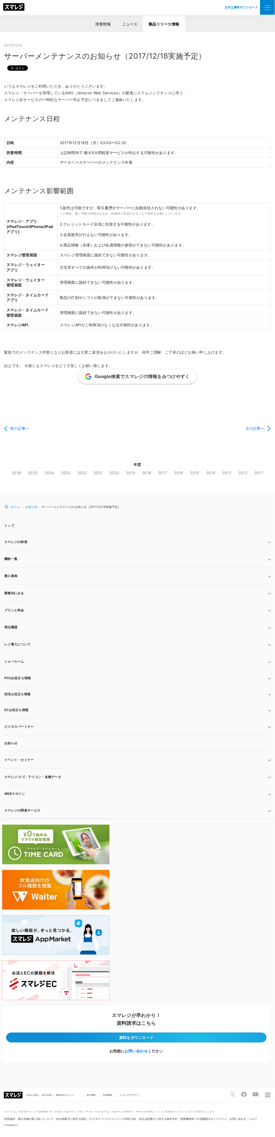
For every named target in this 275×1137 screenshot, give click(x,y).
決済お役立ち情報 (17, 694)
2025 (33, 472)
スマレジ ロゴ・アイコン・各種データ (32, 777)
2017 (162, 472)
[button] (137, 794)
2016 (178, 472)
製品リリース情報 (164, 24)
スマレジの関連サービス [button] (22, 810)
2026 (16, 472)
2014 (210, 472)
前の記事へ (19, 428)
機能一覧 (10, 559)
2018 (146, 472)
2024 (49, 472)
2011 (258, 472)
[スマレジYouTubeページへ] (255, 1094)
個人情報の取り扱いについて (36, 1118)
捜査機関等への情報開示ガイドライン (203, 1118)
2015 (194, 472)
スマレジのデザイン (129, 1095)
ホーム (15, 506)
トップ (9, 525)
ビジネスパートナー (19, 726)
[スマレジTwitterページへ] (232, 1094)
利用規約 (9, 1118)
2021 (98, 472)
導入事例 (10, 576)
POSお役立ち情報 (17, 678)
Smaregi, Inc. (12, 1125)
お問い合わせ (136, 1051)
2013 (227, 472)
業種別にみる (14, 593)
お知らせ (31, 507)
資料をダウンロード (136, 1037)
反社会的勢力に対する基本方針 (158, 1118)
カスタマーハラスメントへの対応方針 (112, 1118)
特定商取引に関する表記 (71, 1118)
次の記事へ (255, 428)
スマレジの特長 (15, 542)
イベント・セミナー (19, 760)
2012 (243, 472)
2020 (114, 472)
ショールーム (14, 661)
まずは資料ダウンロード (241, 7)
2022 (82, 472)
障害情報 (103, 24)
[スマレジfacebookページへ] (244, 1094)
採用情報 (107, 1095)
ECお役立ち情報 (16, 710)
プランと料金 (14, 610)
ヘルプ (253, 1118)
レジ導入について (17, 644)
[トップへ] (14, 7)
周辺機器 (10, 627)
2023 (65, 472)
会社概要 (91, 1095)
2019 (130, 472)
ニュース (129, 24)
